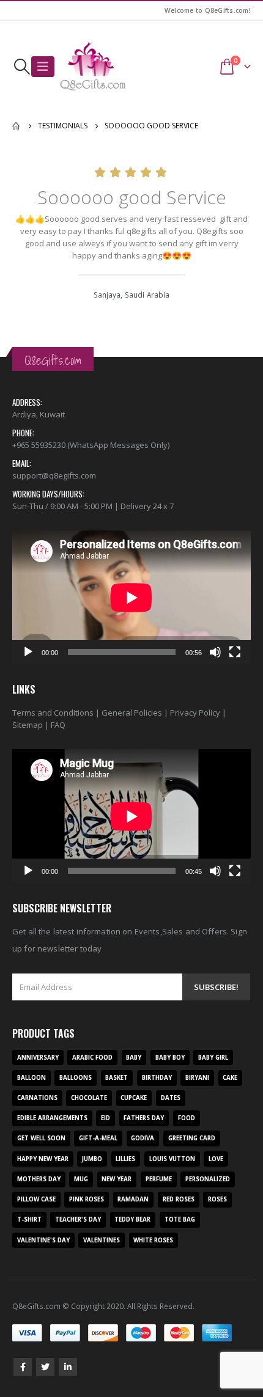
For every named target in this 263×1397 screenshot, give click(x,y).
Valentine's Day (43, 1240)
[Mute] (215, 652)
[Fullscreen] (235, 652)
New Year (117, 1179)
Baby (133, 1058)
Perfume (159, 1179)
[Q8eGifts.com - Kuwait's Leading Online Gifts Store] (93, 66)
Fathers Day (144, 1118)
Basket (116, 1078)
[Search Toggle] (21, 67)
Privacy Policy (195, 712)
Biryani (197, 1078)
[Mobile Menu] (42, 66)
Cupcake (133, 1098)
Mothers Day (39, 1179)
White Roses (153, 1240)
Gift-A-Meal (98, 1138)
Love (216, 1159)
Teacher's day (78, 1219)
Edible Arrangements (52, 1118)
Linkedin (68, 1367)
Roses (217, 1199)
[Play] (28, 652)
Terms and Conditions (53, 712)
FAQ (58, 724)
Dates (170, 1098)
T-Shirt (29, 1219)
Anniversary (38, 1058)
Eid (105, 1118)
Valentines (101, 1240)
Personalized (207, 1179)
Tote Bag (180, 1219)
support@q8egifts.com (54, 475)
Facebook (22, 1367)
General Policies (132, 712)
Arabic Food (92, 1058)
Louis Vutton (172, 1159)
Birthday (157, 1078)
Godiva (142, 1138)
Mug (81, 1179)
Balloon (31, 1078)
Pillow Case (36, 1199)
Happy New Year (43, 1159)
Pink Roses (86, 1199)
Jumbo (92, 1159)
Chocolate (89, 1098)
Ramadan (133, 1199)
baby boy (170, 1058)
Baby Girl (213, 1058)
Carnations (37, 1098)
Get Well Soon (41, 1138)
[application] (131, 597)
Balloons (75, 1078)
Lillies (125, 1159)
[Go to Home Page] (16, 126)
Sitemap (27, 724)
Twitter (45, 1367)
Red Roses (178, 1199)
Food (186, 1118)
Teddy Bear (132, 1219)
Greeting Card (191, 1138)
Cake (230, 1078)
